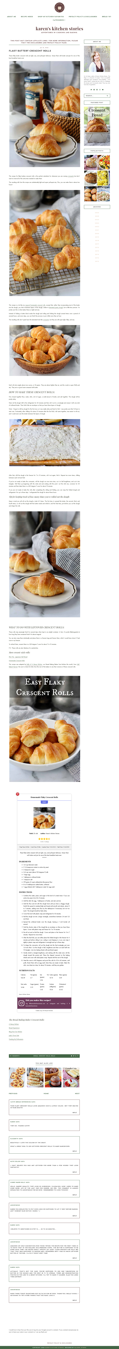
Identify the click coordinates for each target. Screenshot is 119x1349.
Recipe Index (27, 17)
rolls (53, 1056)
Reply (75, 1112)
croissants (71, 176)
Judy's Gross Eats (14, 1036)
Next (77, 1094)
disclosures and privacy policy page (49, 43)
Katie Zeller (15, 1161)
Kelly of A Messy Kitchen (34, 664)
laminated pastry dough (56, 307)
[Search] (107, 95)
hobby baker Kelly (17, 1182)
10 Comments (14, 1056)
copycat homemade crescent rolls (35, 305)
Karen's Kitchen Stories (59, 28)
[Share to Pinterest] (77, 1056)
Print (44, 802)
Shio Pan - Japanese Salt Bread (18, 657)
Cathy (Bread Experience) (20, 1102)
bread (36, 1056)
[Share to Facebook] (71, 1056)
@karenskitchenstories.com (37, 1004)
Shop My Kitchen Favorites (51, 17)
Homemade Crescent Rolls (17, 661)
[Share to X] (73, 1056)
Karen (12, 1122)
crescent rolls (44, 1056)
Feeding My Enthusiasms (16, 1039)
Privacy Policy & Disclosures (83, 17)
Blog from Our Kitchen (15, 1032)
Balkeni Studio (80, 1347)
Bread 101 (106, 17)
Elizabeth (14, 1139)
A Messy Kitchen (14, 1024)
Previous (13, 1094)
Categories (58, 20)
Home (46, 1094)
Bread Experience (14, 1028)
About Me (11, 17)
